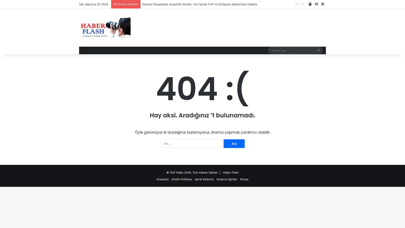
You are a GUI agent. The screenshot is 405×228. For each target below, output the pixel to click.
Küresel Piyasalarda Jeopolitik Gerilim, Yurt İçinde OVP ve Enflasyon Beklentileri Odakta (200, 4)
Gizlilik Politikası (181, 179)
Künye (244, 179)
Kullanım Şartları (227, 179)
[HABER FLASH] (105, 27)
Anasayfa (163, 179)
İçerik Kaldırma (204, 179)
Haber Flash (231, 172)
